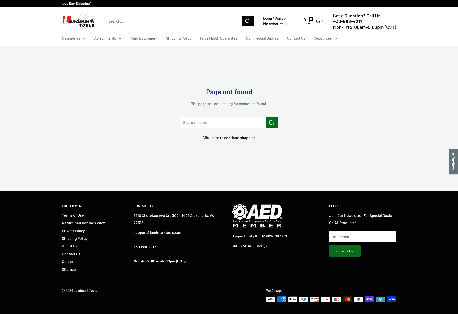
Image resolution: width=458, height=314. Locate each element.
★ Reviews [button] (453, 161)
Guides (68, 261)
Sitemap (69, 269)
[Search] (248, 21)
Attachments (105, 38)
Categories (71, 38)
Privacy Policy (73, 230)
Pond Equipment (144, 38)
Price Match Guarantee (219, 38)
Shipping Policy (179, 38)
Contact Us (296, 38)
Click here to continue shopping (229, 137)
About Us (69, 246)
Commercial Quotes (262, 38)
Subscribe (345, 251)
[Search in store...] (272, 122)
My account (273, 23)
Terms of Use (73, 215)
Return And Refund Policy (83, 222)
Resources (323, 38)
